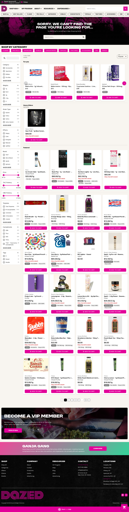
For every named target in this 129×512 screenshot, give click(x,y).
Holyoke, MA (107, 465)
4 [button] (75, 400)
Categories (4, 468)
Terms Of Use (124, 503)
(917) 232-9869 (82, 467)
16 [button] (85, 400)
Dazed (79, 252)
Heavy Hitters (29, 129)
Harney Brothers (55, 214)
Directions (30, 470)
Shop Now (13, 9)
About (37, 9)
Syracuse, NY (107, 473)
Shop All (4, 465)
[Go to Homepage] (4, 8)
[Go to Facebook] (122, 495)
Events (29, 473)
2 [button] (68, 400)
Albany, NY (106, 470)
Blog (53, 470)
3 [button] (72, 400)
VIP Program (27, 9)
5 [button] (78, 400)
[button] (14, 2)
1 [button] (65, 400)
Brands (3, 476)
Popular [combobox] (120, 56)
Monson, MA (107, 468)
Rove (26, 170)
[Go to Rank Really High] (64, 509)
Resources (48, 9)
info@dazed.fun (83, 470)
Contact (29, 468)
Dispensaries (63, 9)
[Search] (125, 9)
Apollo (26, 214)
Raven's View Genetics (110, 252)
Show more (7, 80)
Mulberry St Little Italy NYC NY (113, 484)
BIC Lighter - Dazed (84, 254)
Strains (3, 473)
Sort (119, 54)
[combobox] (104, 9)
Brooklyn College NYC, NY (111, 481)
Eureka (53, 252)
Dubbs (27, 336)
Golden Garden (29, 294)
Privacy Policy (116, 503)
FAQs (54, 468)
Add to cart (37, 140)
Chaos (53, 376)
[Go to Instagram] (126, 495)
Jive (79, 294)
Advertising (30, 476)
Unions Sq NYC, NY (109, 476)
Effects (3, 470)
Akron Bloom (107, 214)
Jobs (53, 473)
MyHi (52, 336)
